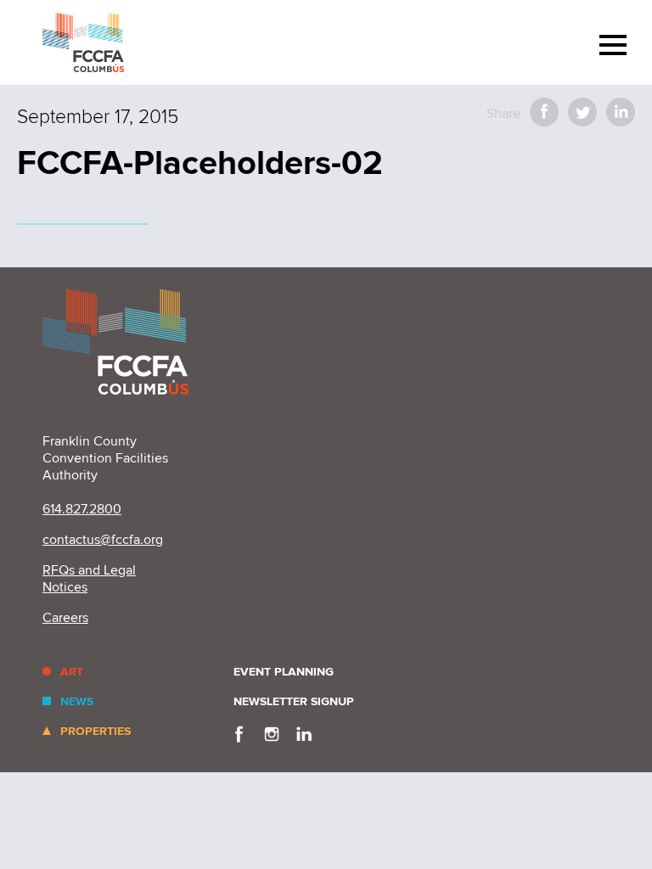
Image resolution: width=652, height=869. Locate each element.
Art (71, 671)
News (76, 701)
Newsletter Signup (293, 701)
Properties (95, 731)
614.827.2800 (81, 509)
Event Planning (283, 671)
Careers (65, 617)
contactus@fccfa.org (102, 539)
